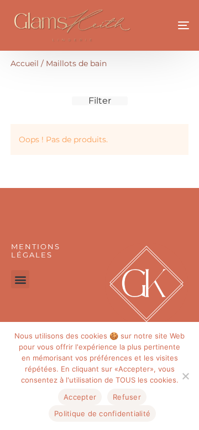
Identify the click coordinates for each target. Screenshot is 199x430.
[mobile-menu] (171, 25)
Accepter (80, 397)
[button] (20, 279)
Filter (99, 100)
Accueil (25, 63)
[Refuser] (185, 375)
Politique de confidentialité (102, 413)
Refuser (127, 397)
